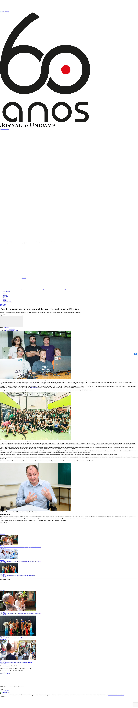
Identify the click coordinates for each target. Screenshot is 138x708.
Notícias (5, 295)
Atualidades (2, 305)
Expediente (5, 294)
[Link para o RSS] (98, 289)
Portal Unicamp (6, 291)
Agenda (4, 300)
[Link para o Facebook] (11, 289)
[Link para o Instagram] (55, 289)
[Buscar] (11, 255)
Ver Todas (2, 534)
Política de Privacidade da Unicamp (116, 695)
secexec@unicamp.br (5, 673)
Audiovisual (5, 296)
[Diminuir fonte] (32, 266)
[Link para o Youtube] (76, 289)
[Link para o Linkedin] (33, 289)
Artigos (4, 299)
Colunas (5, 297)
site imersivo (34, 387)
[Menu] (11, 10)
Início (1, 304)
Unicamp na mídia (7, 301)
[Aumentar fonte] (11, 266)
